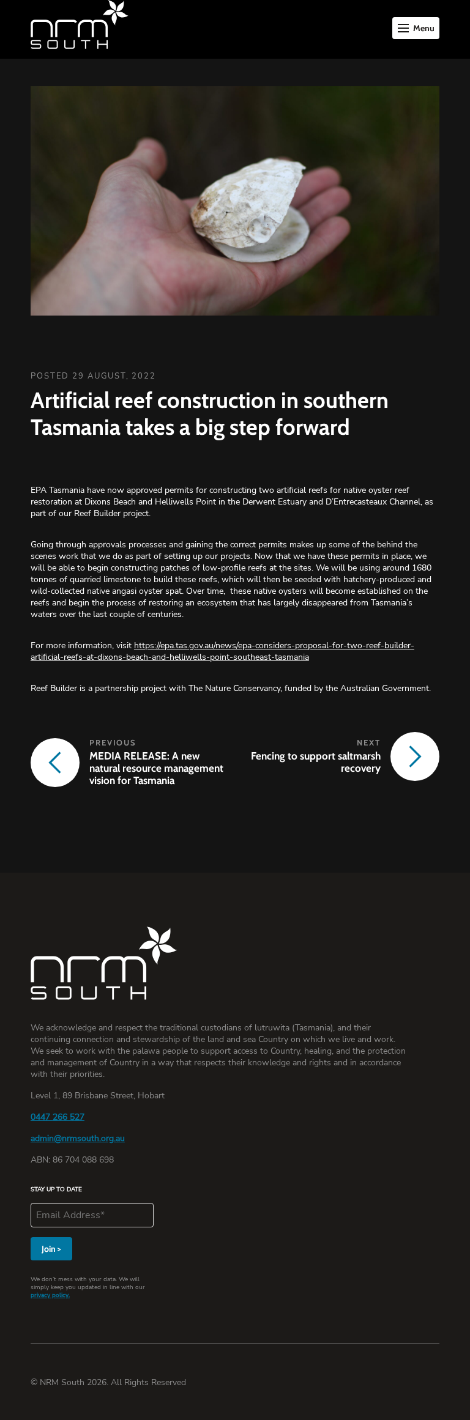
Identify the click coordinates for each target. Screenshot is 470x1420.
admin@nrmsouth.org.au (78, 1138)
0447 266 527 (57, 1117)
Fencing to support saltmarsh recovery (316, 762)
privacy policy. (50, 1295)
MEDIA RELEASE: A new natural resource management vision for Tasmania (156, 768)
